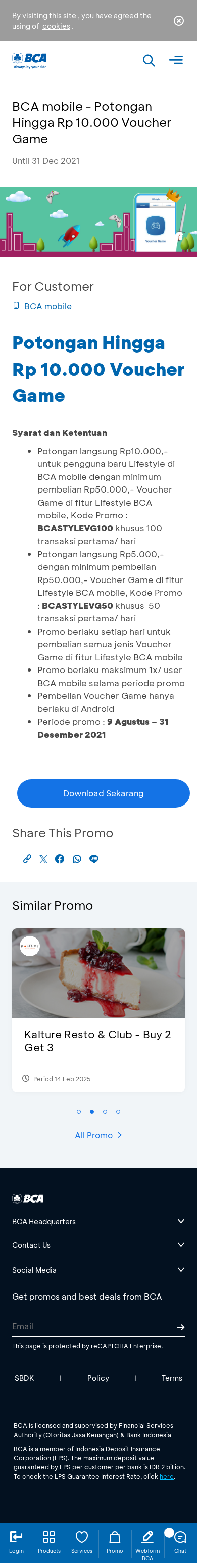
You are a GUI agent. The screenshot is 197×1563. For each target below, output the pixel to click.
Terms (172, 1378)
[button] (79, 1112)
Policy (98, 1378)
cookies (56, 26)
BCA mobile (48, 306)
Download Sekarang (103, 793)
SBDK (24, 1378)
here (167, 1476)
